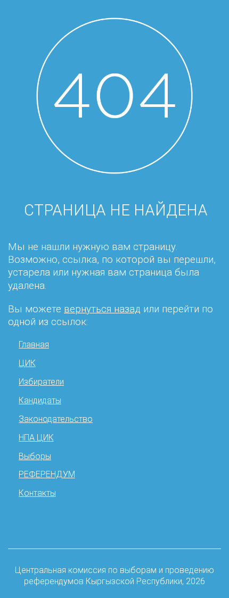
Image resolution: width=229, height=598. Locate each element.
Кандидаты (40, 400)
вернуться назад (102, 309)
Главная (34, 344)
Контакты (37, 493)
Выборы (35, 456)
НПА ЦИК (36, 438)
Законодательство (56, 419)
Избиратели (41, 382)
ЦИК (27, 363)
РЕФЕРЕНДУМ (47, 474)
